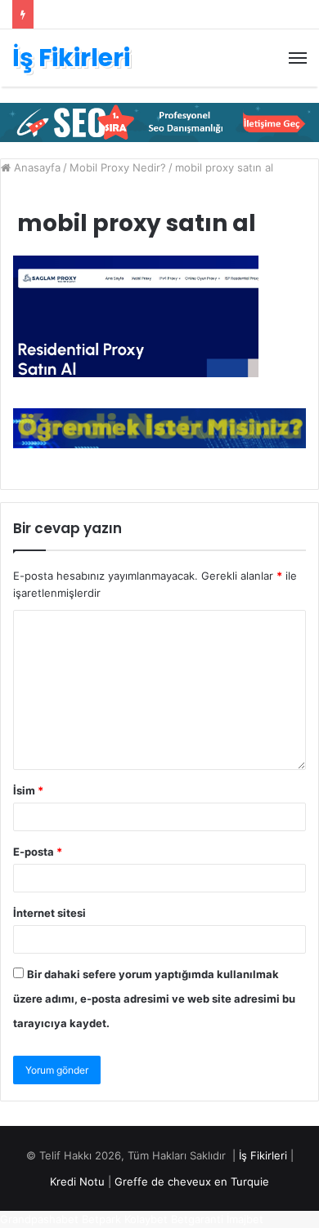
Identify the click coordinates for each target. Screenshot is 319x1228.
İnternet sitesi (49, 912)
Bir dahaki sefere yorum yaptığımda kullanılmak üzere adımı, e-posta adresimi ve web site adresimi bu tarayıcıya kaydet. (154, 999)
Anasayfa (36, 167)
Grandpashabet (39, 1219)
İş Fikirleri (263, 1155)
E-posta (37, 851)
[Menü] (298, 58)
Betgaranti (197, 1219)
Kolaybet (146, 1219)
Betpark (101, 1219)
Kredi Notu (77, 1181)
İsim (28, 790)
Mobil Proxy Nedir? (118, 167)
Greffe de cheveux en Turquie (192, 1181)
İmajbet (245, 1219)
